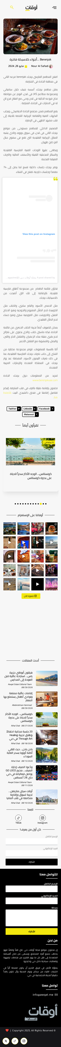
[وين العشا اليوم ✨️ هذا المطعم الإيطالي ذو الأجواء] (9, 542)
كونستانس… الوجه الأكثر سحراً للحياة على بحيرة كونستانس (19, 717)
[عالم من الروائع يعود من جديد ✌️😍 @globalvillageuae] (51, 584)
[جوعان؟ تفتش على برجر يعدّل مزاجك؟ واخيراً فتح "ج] (23, 556)
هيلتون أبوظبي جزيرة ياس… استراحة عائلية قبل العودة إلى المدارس (18, 676)
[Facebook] (24, 1041)
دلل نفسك (48, 442)
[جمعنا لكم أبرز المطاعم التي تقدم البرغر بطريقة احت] (51, 528)
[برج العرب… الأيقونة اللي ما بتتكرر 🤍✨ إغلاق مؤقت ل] (23, 584)
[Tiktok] (18, 818)
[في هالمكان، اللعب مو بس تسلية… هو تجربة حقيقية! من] (9, 584)
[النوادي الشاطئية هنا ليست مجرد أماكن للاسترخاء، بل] (23, 570)
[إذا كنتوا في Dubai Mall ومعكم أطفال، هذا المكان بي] (23, 542)
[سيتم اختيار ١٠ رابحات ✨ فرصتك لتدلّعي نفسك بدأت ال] (9, 556)
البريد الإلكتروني (50, 848)
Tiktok (18, 823)
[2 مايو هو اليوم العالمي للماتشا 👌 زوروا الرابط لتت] (51, 556)
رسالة (55, 907)
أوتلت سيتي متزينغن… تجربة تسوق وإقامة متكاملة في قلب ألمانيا (19, 795)
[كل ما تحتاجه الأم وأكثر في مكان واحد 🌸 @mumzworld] (37, 528)
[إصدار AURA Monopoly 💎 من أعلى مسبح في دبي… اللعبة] (37, 584)
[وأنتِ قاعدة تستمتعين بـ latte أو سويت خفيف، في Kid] (37, 556)
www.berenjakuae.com (45, 380)
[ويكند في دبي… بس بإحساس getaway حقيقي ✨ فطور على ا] (9, 570)
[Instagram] (42, 818)
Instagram (42, 823)
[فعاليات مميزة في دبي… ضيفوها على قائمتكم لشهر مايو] (51, 570)
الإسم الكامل (51, 836)
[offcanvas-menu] (54, 8)
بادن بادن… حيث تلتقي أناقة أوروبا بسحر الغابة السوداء (20, 753)
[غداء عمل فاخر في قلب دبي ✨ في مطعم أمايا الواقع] (37, 542)
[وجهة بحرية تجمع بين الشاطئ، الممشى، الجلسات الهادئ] (9, 528)
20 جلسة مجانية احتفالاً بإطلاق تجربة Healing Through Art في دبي (30, 478)
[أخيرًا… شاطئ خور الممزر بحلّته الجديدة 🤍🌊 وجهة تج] (51, 542)
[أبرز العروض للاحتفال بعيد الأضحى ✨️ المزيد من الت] (23, 528)
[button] (45, 503)
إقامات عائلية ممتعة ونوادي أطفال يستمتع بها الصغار (18, 697)
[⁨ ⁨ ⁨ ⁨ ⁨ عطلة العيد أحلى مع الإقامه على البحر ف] (37, 570)
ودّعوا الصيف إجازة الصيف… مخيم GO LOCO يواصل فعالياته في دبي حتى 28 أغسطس (19, 772)
